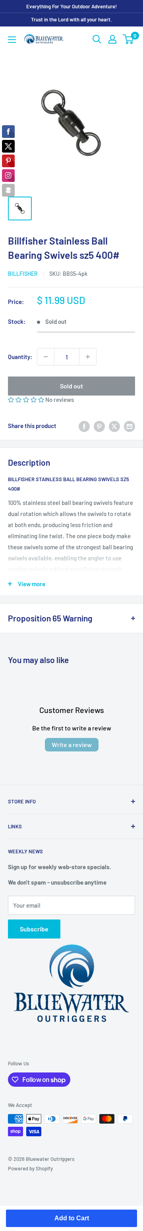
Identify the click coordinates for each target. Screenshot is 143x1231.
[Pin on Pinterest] (99, 426)
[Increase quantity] (87, 356)
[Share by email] (129, 426)
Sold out (71, 386)
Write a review (72, 744)
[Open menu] (12, 39)
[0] (128, 39)
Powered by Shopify (30, 1168)
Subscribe (34, 929)
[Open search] (97, 39)
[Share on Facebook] (84, 426)
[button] (26, 399)
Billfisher (23, 273)
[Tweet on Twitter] (114, 426)
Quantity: (20, 356)
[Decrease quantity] (45, 356)
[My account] (112, 39)
